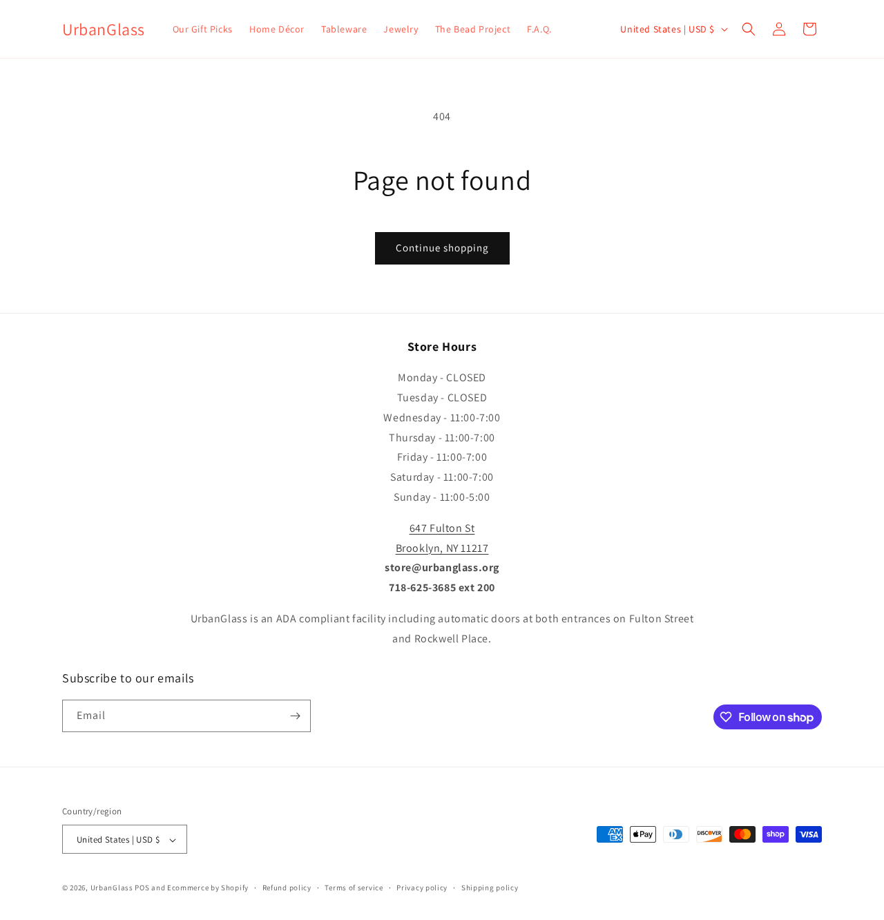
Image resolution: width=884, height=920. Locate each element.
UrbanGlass (111, 888)
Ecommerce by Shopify (208, 888)
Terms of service (354, 887)
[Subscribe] (295, 716)
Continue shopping (442, 247)
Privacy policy (422, 887)
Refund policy (286, 887)
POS (142, 888)
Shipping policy (490, 887)
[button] (748, 29)
